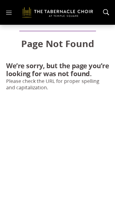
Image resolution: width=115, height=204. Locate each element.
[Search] (106, 12)
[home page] (57, 12)
